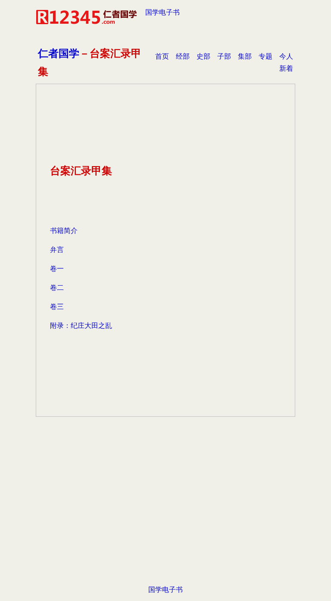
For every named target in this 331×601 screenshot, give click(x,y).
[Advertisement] (165, 514)
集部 (245, 56)
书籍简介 (64, 230)
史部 (203, 56)
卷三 (57, 306)
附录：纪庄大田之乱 (81, 325)
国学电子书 (162, 12)
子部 (224, 56)
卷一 (57, 268)
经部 (183, 56)
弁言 (57, 249)
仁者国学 (58, 53)
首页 (162, 56)
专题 (265, 56)
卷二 (57, 287)
